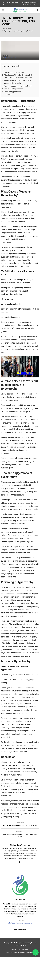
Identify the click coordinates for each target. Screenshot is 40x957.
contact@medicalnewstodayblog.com (20, 923)
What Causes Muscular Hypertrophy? (18, 75)
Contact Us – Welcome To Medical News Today (29, 4)
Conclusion (8, 94)
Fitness (5, 55)
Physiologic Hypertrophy (13, 89)
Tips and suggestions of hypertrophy (18, 86)
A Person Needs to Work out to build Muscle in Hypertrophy (17, 81)
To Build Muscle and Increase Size (20, 78)
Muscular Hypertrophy (12, 92)
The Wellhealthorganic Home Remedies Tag (20, 825)
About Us (4, 4)
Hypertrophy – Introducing (14, 72)
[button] (35, 952)
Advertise (15, 2)
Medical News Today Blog (12, 58)
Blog (8, 2)
